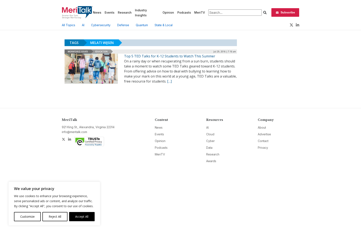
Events (109, 12)
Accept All (81, 216)
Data (209, 147)
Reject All (55, 216)
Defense (123, 25)
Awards (211, 161)
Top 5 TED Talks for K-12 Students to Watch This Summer (169, 56)
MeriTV (199, 12)
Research (125, 12)
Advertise (264, 134)
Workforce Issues (78, 51)
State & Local (164, 25)
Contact (263, 141)
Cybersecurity (101, 25)
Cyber (210, 141)
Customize (27, 216)
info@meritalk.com (74, 132)
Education (101, 51)
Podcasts (184, 12)
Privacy (263, 147)
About (262, 127)
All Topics (68, 25)
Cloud (210, 134)
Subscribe (288, 12)
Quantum (142, 25)
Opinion (168, 12)
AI (83, 25)
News (97, 12)
